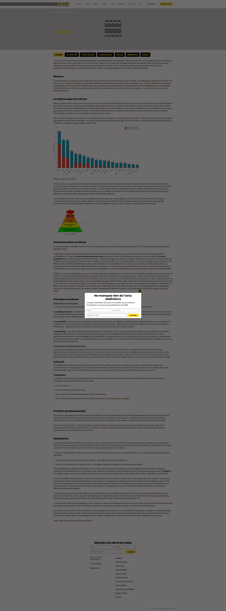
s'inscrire (133, 315)
